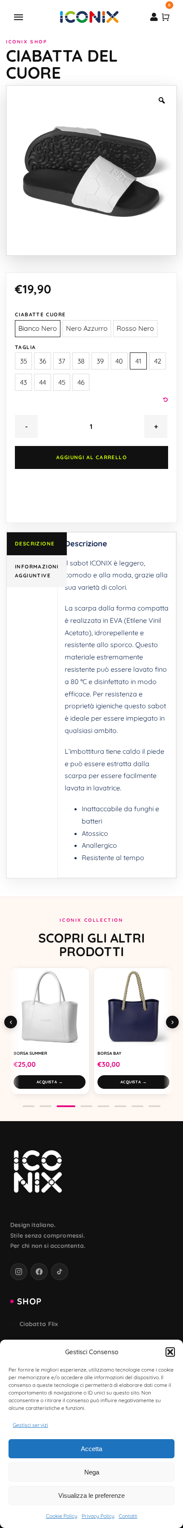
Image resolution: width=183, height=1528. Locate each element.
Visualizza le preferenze (91, 1495)
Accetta (91, 1448)
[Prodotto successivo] (172, 1022)
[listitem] (18, 1271)
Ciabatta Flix (39, 1324)
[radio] (37, 328)
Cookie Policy (61, 1516)
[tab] (28, 1106)
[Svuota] (165, 399)
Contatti (128, 1516)
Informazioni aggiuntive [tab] (37, 571)
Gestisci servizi (30, 1425)
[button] (170, 1352)
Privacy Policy (98, 1516)
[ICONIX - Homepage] (38, 1172)
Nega (91, 1472)
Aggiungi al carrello (91, 457)
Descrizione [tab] (34, 543)
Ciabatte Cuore (40, 314)
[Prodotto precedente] (10, 1022)
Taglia (25, 347)
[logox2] (89, 13)
